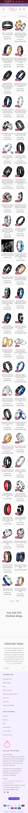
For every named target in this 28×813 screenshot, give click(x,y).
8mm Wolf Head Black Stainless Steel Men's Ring (20, 787)
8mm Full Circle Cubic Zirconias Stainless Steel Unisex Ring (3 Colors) (8, 447)
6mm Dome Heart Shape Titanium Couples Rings (20, 542)
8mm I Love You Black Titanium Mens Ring (7, 33)
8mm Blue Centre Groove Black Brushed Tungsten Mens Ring (20, 85)
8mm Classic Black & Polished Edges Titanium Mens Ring (20, 691)
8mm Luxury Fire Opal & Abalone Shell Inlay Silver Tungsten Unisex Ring (20, 256)
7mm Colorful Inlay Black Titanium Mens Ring (20, 519)
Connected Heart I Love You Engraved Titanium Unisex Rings (20, 763)
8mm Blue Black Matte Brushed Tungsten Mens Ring (7, 640)
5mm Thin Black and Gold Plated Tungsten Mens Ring (20, 230)
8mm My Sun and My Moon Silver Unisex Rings (7, 254)
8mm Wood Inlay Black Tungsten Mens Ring (7, 375)
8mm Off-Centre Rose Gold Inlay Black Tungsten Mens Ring (7, 566)
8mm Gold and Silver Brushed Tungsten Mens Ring (20, 716)
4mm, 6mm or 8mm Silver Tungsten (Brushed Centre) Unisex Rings (20, 111)
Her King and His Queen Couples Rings (7, 134)
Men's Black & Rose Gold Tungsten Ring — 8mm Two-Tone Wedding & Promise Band (7, 60)
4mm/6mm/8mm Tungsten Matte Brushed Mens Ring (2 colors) (20, 302)
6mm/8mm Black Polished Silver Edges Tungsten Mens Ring (20, 667)
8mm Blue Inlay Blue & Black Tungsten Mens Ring (20, 400)
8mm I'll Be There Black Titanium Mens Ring (20, 134)
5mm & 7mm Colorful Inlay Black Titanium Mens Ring (20, 327)
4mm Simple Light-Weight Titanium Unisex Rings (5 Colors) (20, 376)
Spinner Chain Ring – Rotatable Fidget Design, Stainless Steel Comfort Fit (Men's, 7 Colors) (7, 181)
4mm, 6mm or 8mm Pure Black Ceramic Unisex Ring (7, 424)
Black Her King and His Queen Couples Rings (20, 613)
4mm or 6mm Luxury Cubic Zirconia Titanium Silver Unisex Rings (8, 400)
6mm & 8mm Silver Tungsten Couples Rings (20, 739)
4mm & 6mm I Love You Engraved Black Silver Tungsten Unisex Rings (20, 206)
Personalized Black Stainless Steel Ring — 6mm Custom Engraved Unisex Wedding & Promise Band (7, 86)
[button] (3, 9)
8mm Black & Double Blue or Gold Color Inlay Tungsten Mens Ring (8, 740)
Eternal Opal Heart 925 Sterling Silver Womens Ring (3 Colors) (7, 691)
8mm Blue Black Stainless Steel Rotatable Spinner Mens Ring (7, 327)
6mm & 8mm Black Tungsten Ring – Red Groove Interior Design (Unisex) (7, 519)
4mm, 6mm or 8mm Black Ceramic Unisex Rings (20, 157)
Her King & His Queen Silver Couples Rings (7, 763)
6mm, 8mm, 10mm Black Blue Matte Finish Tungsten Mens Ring (8, 111)
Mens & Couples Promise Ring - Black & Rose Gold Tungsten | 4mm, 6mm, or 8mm (20, 60)
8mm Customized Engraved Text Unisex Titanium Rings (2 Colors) (20, 495)
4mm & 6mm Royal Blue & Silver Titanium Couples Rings (20, 424)
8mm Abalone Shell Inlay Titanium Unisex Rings (7, 470)
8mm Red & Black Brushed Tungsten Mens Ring (7, 495)
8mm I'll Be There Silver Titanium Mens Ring (20, 446)
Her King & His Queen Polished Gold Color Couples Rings (7, 351)
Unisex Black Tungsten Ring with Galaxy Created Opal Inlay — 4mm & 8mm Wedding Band (20, 641)
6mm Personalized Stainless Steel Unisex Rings (7, 157)
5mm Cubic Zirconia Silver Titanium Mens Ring (20, 471)
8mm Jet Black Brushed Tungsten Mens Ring (7, 277)
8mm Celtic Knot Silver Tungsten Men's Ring (7, 715)
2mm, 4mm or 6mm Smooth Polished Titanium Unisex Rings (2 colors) (20, 351)
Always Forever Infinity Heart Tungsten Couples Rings (20, 566)
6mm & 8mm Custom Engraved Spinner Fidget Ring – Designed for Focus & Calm (20, 35)
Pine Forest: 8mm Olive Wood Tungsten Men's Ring (20, 590)
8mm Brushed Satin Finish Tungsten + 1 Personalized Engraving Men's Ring (20, 181)
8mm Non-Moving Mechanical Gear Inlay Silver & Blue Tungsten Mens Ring (7, 230)
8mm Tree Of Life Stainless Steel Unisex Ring (7, 542)
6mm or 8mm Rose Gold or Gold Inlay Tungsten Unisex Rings (7, 787)
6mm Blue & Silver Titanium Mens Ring (8, 589)
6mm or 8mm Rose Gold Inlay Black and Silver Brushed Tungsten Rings (20, 278)
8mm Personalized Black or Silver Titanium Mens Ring (8, 667)
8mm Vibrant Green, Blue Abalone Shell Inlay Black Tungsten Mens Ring (7, 302)
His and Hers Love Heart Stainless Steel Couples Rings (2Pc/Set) (8, 206)
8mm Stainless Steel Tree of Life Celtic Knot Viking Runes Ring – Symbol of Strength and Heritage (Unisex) (7, 615)
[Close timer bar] (26, 1)
